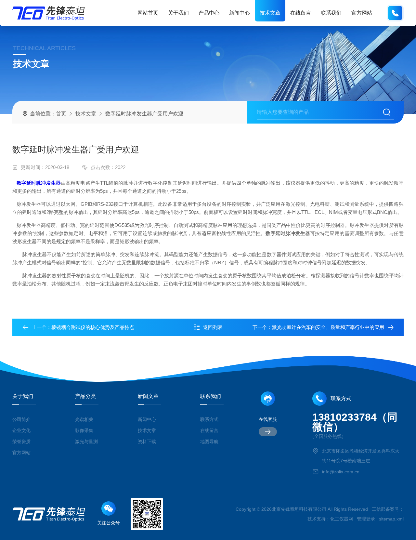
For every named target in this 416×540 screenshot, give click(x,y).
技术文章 (270, 13)
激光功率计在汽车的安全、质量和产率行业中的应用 (328, 327)
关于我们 (178, 13)
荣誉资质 (21, 441)
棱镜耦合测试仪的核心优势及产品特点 (92, 327)
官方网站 (361, 13)
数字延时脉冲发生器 (39, 183)
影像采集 (84, 430)
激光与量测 (86, 441)
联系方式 (209, 419)
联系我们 (331, 13)
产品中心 (209, 13)
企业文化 (21, 430)
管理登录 (366, 518)
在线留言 (300, 13)
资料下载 (147, 441)
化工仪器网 (341, 518)
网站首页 (147, 13)
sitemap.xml (391, 518)
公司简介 (21, 419)
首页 (61, 113)
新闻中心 (239, 13)
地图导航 (209, 441)
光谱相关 (84, 419)
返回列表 (213, 327)
